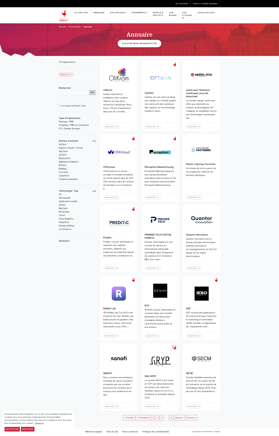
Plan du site (112, 431)
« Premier (129, 417)
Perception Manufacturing (159, 167)
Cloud (62, 215)
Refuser (27, 429)
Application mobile (68, 201)
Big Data (63, 208)
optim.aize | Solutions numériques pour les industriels (198, 93)
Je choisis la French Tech (73, 105)
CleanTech (64, 175)
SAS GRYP (150, 376)
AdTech (63, 144)
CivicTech (63, 172)
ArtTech (63, 154)
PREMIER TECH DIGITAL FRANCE (158, 236)
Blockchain (64, 211)
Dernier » (191, 417)
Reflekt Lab (109, 308)
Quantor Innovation (197, 234)
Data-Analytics (66, 218)
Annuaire (99, 13)
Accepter (12, 429)
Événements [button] (139, 13)
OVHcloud (109, 167)
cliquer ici (39, 423)
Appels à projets (158, 14)
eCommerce (65, 229)
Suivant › (179, 417)
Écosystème (74, 27)
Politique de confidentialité (155, 431)
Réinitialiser (64, 240)
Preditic (107, 237)
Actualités (81, 13)
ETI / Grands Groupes (69, 128)
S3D (188, 308)
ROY (147, 305)
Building (62, 168)
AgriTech (63, 151)
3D (60, 194)
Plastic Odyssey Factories (200, 164)
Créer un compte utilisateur (205, 3)
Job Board (173, 14)
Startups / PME (66, 121)
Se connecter (182, 3)
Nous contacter (130, 431)
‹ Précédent (143, 417)
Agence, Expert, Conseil (71, 147)
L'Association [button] (205, 13)
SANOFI (107, 373)
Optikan (149, 93)
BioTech (62, 165)
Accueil (62, 27)
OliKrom (107, 90)
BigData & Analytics (68, 161)
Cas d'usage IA (187, 15)
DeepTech (64, 222)
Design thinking (66, 225)
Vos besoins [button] (117, 13)
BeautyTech (64, 158)
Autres (62, 204)
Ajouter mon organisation (139, 43)
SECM (189, 373)
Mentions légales (93, 431)
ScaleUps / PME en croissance (74, 125)
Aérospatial (64, 197)
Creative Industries (68, 179)
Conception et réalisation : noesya (206, 431)
